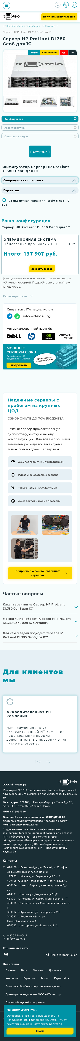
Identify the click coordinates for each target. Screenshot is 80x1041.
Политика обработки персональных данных (34, 986)
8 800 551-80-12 (17, 935)
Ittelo (6, 26)
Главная (11, 970)
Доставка (55, 970)
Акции (45, 978)
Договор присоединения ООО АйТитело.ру (33, 994)
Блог (24, 970)
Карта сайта (61, 978)
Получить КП (40, 151)
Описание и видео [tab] (16, 136)
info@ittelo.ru (34, 316)
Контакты (12, 978)
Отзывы (38, 970)
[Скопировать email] (48, 316)
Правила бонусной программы (25, 1002)
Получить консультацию (59, 16)
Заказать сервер (41, 268)
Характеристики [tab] (14, 127)
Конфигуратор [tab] (13, 118)
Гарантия (29, 978)
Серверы (18, 26)
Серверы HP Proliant (41, 26)
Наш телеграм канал (64, 954)
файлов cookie (38, 1019)
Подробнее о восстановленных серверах (37, 573)
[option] (40, 70)
